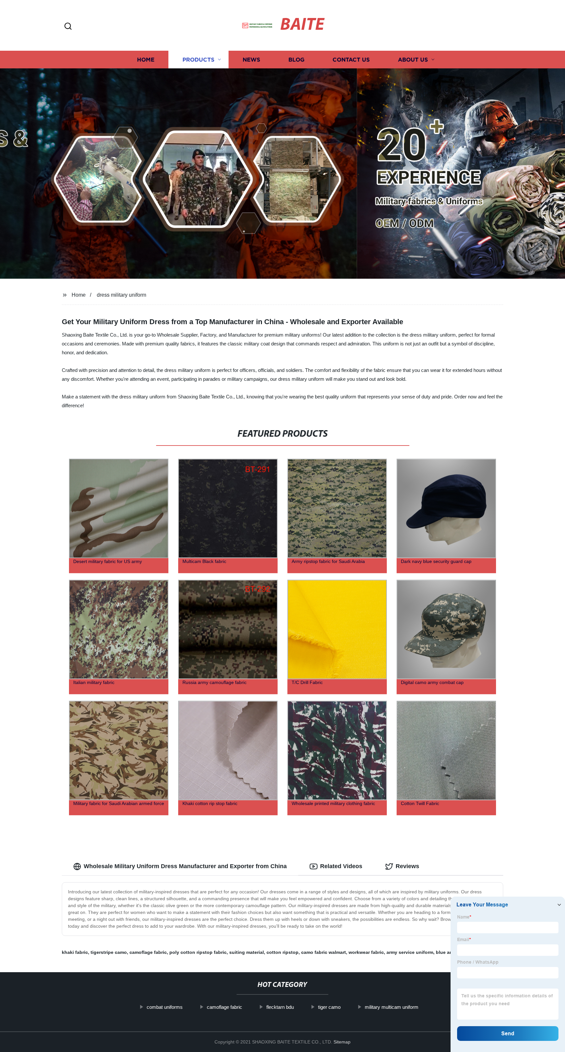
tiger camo (329, 1007)
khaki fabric (75, 952)
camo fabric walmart (323, 952)
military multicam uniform (391, 1007)
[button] (68, 27)
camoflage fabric (148, 952)
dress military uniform (121, 295)
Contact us (351, 60)
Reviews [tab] (407, 866)
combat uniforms (164, 1007)
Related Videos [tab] (341, 866)
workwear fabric (366, 952)
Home (145, 60)
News (251, 60)
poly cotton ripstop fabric (198, 952)
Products (198, 60)
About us (413, 60)
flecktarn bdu (280, 1007)
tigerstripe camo (109, 952)
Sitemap (342, 1041)
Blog (296, 60)
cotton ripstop (282, 952)
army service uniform (409, 952)
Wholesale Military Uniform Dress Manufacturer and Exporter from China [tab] (185, 866)
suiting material (246, 952)
